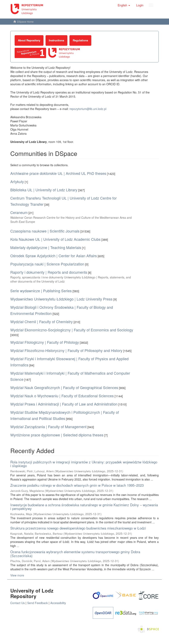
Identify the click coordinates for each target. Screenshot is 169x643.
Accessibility (58, 603)
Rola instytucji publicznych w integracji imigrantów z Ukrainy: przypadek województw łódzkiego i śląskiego (83, 463)
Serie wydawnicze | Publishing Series (41, 290)
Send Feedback (37, 603)
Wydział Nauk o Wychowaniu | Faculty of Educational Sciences (62, 395)
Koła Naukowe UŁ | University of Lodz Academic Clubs (55, 239)
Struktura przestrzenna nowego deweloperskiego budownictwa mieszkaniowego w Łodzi (78, 528)
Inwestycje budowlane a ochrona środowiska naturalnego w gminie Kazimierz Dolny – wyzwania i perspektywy (84, 506)
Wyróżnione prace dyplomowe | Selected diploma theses (56, 434)
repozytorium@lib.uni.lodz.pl (87, 109)
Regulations (80, 40)
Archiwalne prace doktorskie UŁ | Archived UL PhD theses (58, 173)
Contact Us (17, 603)
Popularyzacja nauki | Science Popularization (47, 264)
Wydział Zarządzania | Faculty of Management (48, 426)
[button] (124, 5)
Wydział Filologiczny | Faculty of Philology (44, 342)
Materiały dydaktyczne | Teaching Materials (45, 247)
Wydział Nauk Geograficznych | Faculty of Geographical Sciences (64, 387)
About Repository (29, 40)
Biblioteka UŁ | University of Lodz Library (43, 189)
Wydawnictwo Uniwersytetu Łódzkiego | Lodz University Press (61, 299)
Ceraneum (19, 212)
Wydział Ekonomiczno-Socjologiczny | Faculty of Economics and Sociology (71, 329)
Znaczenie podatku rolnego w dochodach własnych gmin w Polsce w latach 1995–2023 (77, 485)
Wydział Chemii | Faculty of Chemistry (41, 321)
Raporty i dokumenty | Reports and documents (48, 272)
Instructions (56, 40)
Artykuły (17, 181)
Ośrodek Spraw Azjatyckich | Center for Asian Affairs (53, 255)
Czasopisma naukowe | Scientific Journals (45, 231)
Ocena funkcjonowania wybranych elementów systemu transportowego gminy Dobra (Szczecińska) (75, 553)
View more (17, 575)
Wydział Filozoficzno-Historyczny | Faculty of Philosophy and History (66, 350)
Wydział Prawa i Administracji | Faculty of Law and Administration (63, 404)
